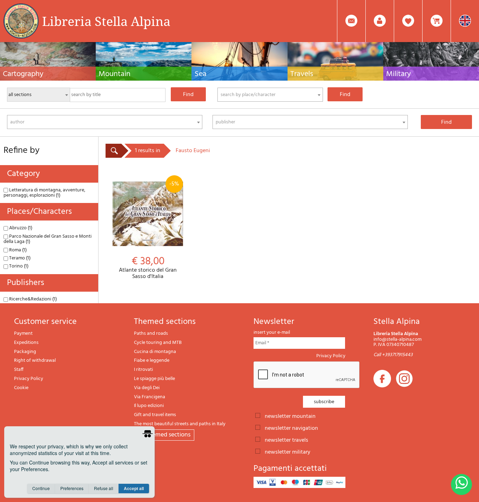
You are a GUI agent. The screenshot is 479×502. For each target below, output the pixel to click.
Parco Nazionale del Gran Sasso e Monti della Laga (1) (48, 239)
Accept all (134, 488)
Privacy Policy (28, 378)
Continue (41, 488)
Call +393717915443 (393, 355)
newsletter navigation (291, 428)
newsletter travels (286, 439)
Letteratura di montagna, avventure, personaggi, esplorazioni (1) (44, 192)
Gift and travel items (155, 415)
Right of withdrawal (35, 360)
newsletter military (287, 451)
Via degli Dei (147, 388)
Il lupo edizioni (149, 405)
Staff (18, 369)
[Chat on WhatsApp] (461, 484)
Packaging (25, 351)
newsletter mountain (290, 416)
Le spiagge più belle (154, 378)
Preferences (71, 488)
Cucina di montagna (155, 351)
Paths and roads (151, 333)
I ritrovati (143, 369)
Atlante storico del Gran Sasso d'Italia (149, 229)
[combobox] (270, 95)
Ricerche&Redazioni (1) (32, 299)
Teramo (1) (19, 258)
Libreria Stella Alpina (106, 21)
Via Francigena (149, 397)
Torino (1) (18, 266)
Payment (23, 333)
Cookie (21, 388)
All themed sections (164, 435)
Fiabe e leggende (151, 360)
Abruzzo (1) (20, 228)
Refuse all (103, 488)
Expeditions (26, 342)
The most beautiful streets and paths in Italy (179, 424)
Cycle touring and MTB (158, 342)
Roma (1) (17, 250)
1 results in (147, 150)
